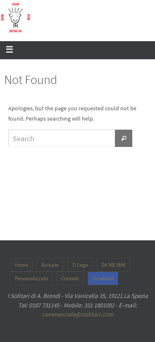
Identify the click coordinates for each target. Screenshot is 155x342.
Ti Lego (80, 264)
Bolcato (50, 264)
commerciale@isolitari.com (77, 314)
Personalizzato (31, 278)
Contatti (70, 278)
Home (21, 264)
